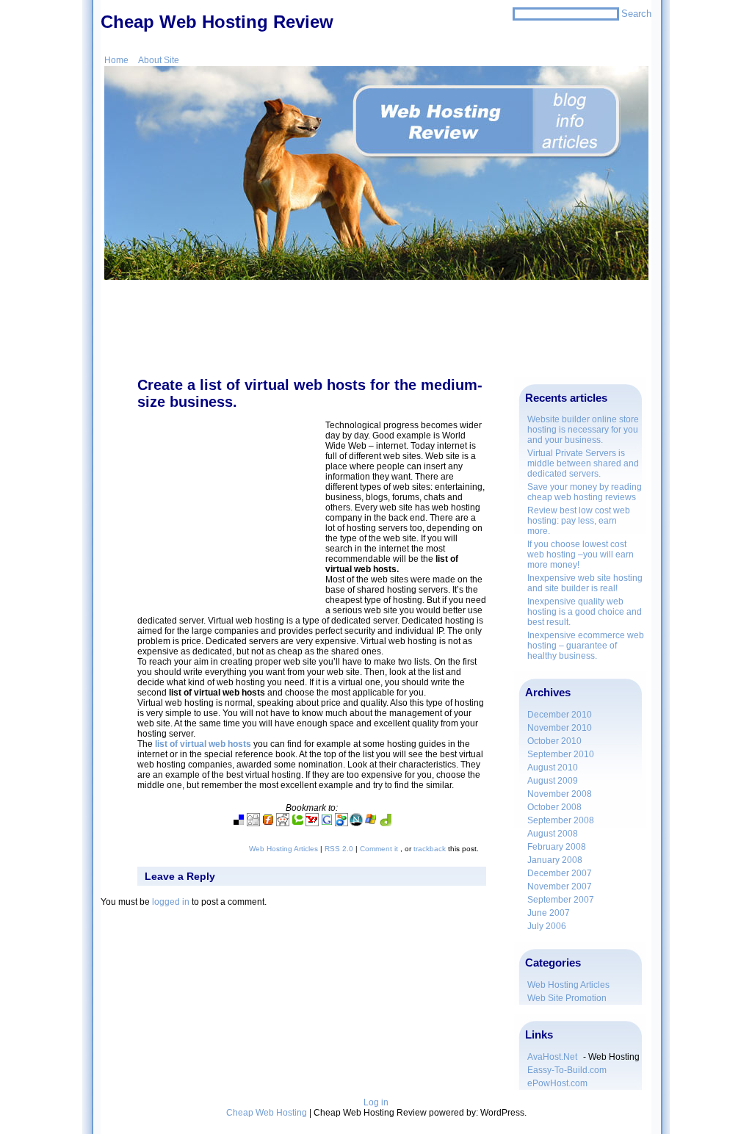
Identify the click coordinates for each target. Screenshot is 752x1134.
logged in (170, 902)
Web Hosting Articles (568, 985)
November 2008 (559, 794)
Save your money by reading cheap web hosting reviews (584, 492)
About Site (158, 60)
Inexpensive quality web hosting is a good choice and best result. (584, 611)
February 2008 (556, 847)
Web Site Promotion (567, 998)
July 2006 (546, 926)
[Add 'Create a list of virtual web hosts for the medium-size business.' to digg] (253, 823)
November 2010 (559, 728)
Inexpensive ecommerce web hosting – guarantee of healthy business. (585, 645)
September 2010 (560, 754)
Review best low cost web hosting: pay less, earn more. (578, 520)
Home (116, 60)
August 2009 (552, 781)
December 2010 (559, 714)
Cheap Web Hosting (266, 1113)
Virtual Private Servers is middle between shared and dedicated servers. (583, 463)
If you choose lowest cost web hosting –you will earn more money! (580, 554)
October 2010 (554, 741)
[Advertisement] (376, 334)
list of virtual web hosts (203, 744)
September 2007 (560, 900)
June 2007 (548, 913)
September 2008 (560, 820)
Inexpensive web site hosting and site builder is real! (585, 583)
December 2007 (559, 873)
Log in (376, 1102)
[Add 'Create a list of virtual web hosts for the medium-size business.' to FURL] (268, 823)
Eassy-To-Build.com (567, 1070)
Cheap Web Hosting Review (217, 22)
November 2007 (559, 886)
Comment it (380, 849)
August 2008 (552, 833)
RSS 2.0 (339, 849)
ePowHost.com (557, 1083)
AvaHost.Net (552, 1057)
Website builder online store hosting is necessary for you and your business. (583, 429)
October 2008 (554, 807)
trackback (429, 849)
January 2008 (554, 860)
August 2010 (552, 767)
